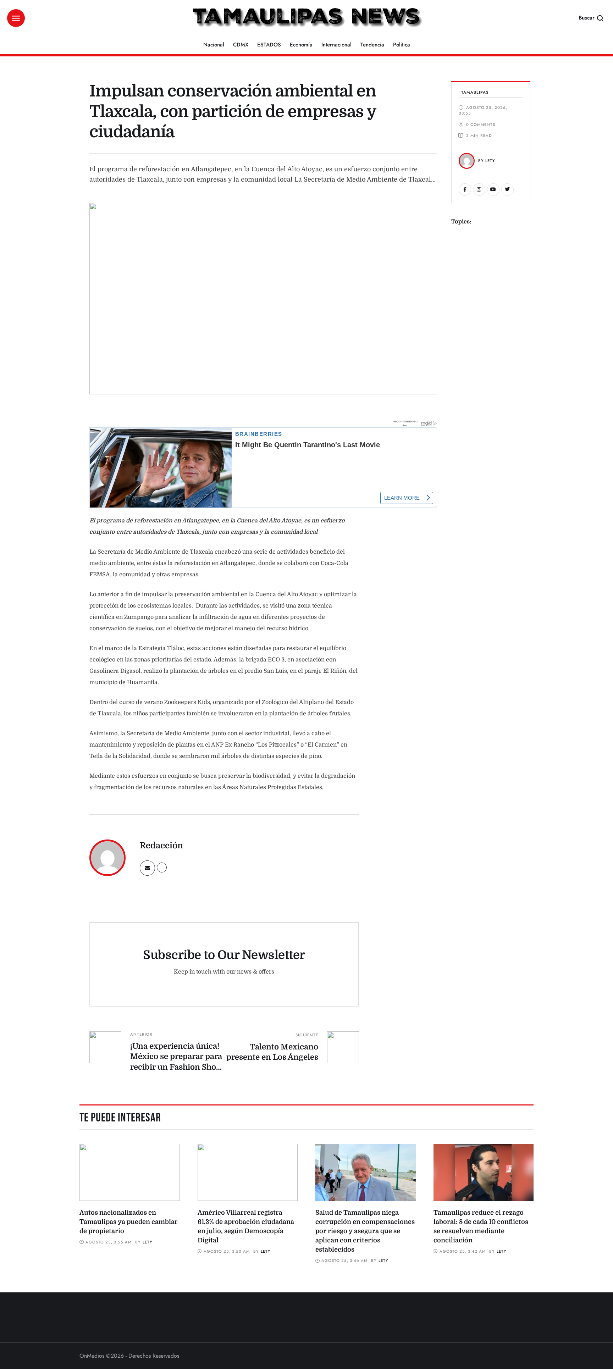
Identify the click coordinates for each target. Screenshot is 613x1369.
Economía (301, 45)
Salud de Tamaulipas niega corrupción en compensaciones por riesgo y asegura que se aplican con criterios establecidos (365, 1231)
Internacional (336, 45)
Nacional (213, 45)
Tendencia (372, 45)
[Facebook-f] (465, 189)
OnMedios (91, 1356)
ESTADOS (269, 45)
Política (401, 45)
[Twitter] (507, 189)
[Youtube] (493, 189)
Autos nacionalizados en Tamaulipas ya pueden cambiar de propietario (128, 1222)
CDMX (240, 45)
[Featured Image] (129, 1172)
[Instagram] (479, 189)
